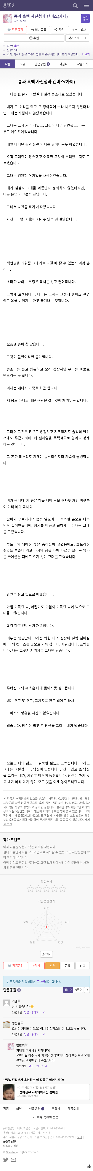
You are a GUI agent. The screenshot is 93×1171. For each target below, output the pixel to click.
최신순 (68, 990)
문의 (79, 1137)
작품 (7, 64)
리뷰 (22, 64)
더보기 (86, 54)
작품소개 (82, 64)
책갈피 (63, 64)
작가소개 (73, 38)
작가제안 (85, 18)
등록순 (78, 990)
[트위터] (5, 1159)
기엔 (15, 1001)
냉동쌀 (16, 1023)
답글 (26, 1012)
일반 (16, 46)
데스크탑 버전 (10, 1146)
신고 (82, 965)
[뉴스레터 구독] (13, 1159)
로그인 (41, 982)
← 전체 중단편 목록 (46, 1117)
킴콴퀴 (20, 1045)
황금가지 (11, 1152)
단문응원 (42, 64)
